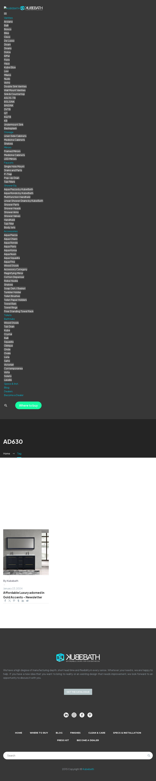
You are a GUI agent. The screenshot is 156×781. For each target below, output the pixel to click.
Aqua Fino (9, 261)
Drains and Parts (13, 170)
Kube (7, 330)
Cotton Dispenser (14, 277)
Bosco (7, 29)
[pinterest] (89, 715)
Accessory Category (15, 269)
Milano (7, 75)
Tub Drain (9, 326)
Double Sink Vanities (15, 86)
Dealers (8, 391)
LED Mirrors (10, 158)
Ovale (7, 353)
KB (5, 120)
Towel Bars (10, 303)
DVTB (7, 109)
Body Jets (9, 227)
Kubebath (88, 769)
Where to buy (28, 405)
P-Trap (8, 174)
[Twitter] (9, 600)
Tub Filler (9, 223)
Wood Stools (11, 265)
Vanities (8, 17)
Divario (8, 48)
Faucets (8, 162)
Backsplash (10, 128)
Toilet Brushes (12, 296)
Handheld (9, 219)
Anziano (8, 21)
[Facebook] (5, 600)
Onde (7, 349)
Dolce (7, 52)
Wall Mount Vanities (15, 90)
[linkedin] (66, 715)
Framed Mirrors (12, 151)
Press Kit (63, 740)
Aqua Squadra (12, 257)
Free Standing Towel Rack (19, 311)
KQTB (7, 116)
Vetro (7, 82)
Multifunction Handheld (17, 196)
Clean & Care (96, 732)
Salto (7, 360)
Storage (8, 132)
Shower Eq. (10, 185)
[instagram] (74, 715)
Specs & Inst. (11, 383)
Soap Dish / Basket (15, 288)
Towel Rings (11, 307)
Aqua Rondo (11, 242)
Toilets (8, 315)
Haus (7, 63)
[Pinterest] (14, 600)
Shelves (8, 143)
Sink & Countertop (14, 94)
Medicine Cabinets (14, 139)
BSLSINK (9, 101)
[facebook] (82, 715)
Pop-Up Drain (11, 177)
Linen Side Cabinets (15, 136)
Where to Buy (39, 732)
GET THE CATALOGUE (78, 691)
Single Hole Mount (14, 166)
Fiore (7, 59)
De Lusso (9, 40)
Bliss (6, 33)
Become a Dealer (13, 395)
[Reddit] (27, 600)
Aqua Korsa (10, 250)
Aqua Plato (10, 246)
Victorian (9, 364)
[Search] (149, 755)
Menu (5, 13)
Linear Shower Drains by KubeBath (23, 200)
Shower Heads (12, 208)
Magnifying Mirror (13, 273)
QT (6, 113)
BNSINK (8, 105)
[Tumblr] (18, 600)
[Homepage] (23, 8)
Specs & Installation (127, 732)
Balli (6, 25)
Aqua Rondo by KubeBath (18, 193)
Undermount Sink (13, 124)
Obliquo (8, 345)
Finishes (75, 732)
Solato (8, 376)
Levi (6, 71)
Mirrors (7, 147)
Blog (6, 387)
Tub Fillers (9, 181)
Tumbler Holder (12, 292)
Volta (7, 372)
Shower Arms (11, 212)
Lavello (8, 379)
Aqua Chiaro (11, 238)
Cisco (7, 36)
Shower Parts (11, 204)
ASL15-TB (10, 97)
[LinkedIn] (23, 600)
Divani (7, 44)
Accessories (11, 231)
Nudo (7, 78)
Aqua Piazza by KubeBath (18, 189)
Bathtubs (9, 318)
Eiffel (7, 55)
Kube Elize (10, 67)
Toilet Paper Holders (15, 299)
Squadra (9, 341)
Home (18, 732)
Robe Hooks (11, 280)
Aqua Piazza (11, 235)
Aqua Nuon (10, 254)
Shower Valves (12, 216)
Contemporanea (13, 368)
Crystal (8, 334)
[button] (6, 405)
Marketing (16, 577)
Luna (6, 357)
